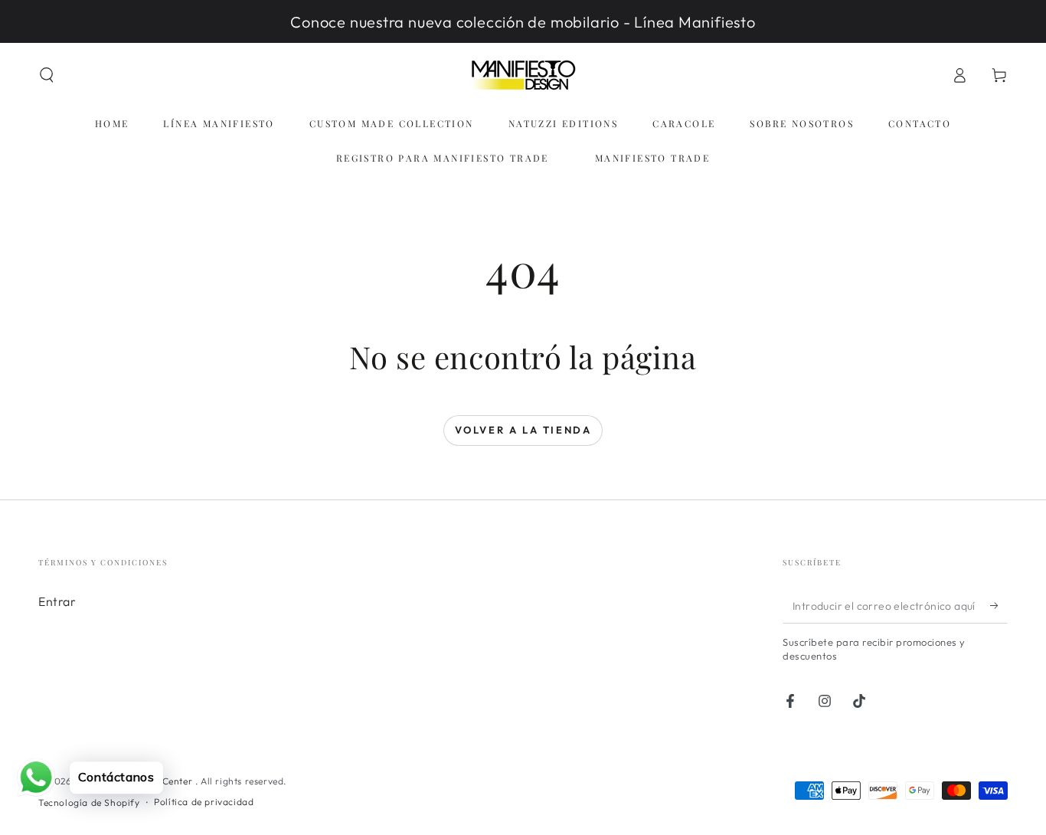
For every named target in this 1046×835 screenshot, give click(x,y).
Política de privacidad (203, 801)
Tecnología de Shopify (89, 802)
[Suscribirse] (999, 606)
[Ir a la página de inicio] (523, 75)
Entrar (57, 601)
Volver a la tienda (523, 430)
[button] (47, 75)
